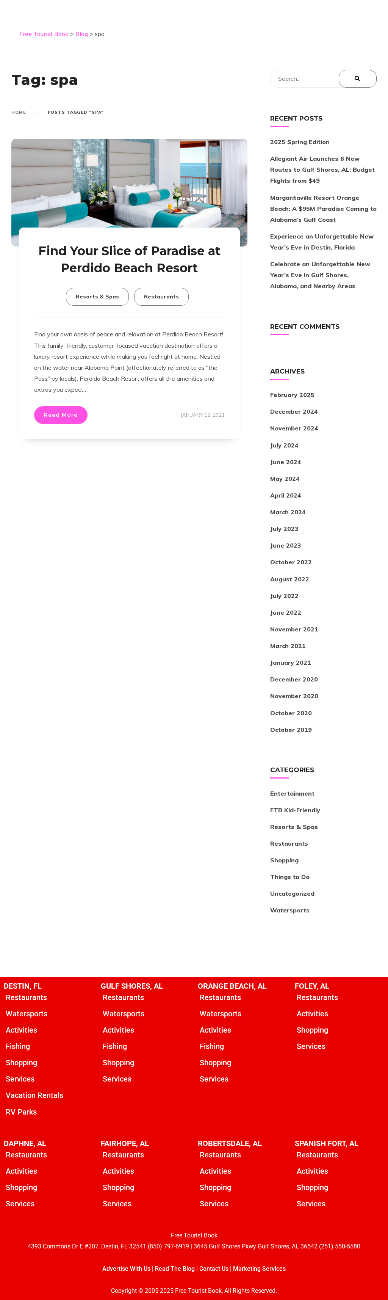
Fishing (18, 1046)
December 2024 (294, 411)
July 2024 (284, 445)
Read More (61, 414)
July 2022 (284, 596)
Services (20, 1078)
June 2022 (285, 612)
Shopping (284, 860)
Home (18, 112)
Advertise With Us (126, 1268)
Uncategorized (292, 893)
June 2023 (285, 545)
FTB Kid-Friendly (295, 810)
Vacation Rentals (34, 1095)
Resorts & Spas (97, 296)
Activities (21, 1030)
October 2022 (291, 562)
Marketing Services (259, 1268)
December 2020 (294, 679)
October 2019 (291, 729)
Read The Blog (175, 1268)
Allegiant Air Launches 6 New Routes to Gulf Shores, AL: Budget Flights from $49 (322, 169)
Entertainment (292, 793)
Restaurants (161, 296)
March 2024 (288, 512)
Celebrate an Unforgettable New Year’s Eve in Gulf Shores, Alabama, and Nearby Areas (320, 275)
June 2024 (285, 462)
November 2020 (294, 696)
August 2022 (289, 579)
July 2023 (284, 528)
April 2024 (285, 495)
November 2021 (294, 629)
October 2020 (291, 713)
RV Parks (21, 1111)
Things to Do (290, 877)
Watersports (290, 910)
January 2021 (290, 662)
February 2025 (292, 395)
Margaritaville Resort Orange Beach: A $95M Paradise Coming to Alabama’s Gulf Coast (323, 208)
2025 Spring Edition (300, 142)
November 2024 (294, 428)
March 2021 (288, 646)
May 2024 (285, 478)
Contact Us (213, 1268)
